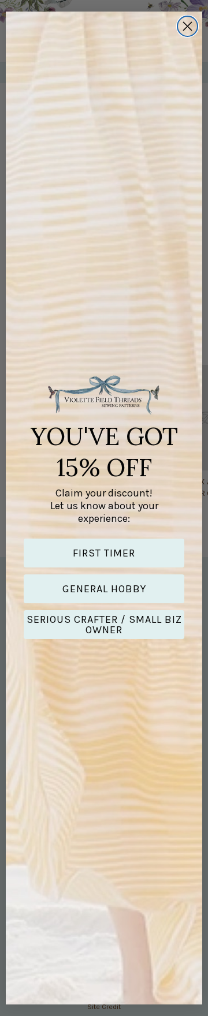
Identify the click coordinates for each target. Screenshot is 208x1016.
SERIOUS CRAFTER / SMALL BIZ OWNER (104, 624)
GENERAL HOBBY (104, 588)
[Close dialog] (187, 26)
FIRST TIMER (104, 553)
